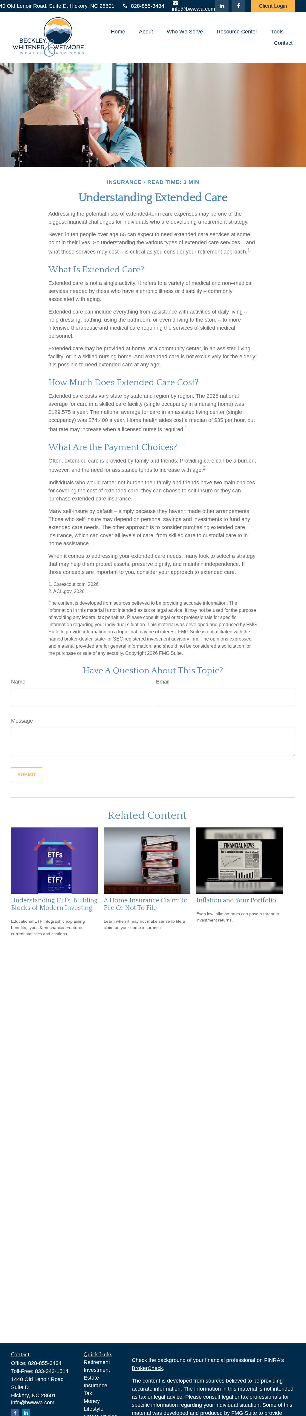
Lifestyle (93, 1409)
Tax (88, 1393)
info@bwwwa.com (32, 1403)
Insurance (95, 1386)
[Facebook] (238, 6)
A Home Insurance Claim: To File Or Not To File (146, 904)
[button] (118, 31)
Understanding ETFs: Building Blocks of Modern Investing (54, 904)
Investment (97, 1370)
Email (162, 682)
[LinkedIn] (222, 6)
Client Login (273, 6)
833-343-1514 (51, 1371)
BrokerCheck (147, 1368)
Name (18, 682)
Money (92, 1401)
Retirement (97, 1362)
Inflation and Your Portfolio (236, 900)
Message (22, 721)
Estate (91, 1378)
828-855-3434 (147, 6)
